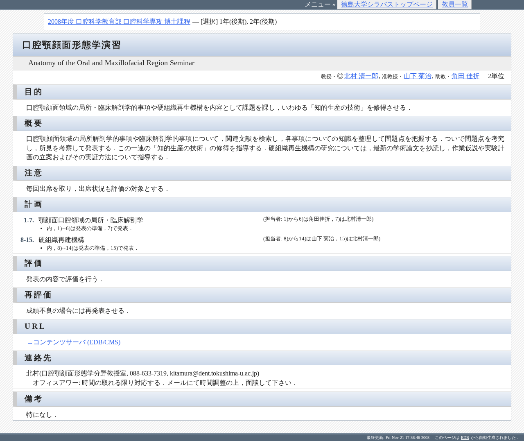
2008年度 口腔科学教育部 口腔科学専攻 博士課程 (119, 21)
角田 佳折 (465, 75)
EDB (465, 437)
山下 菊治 (417, 75)
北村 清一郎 (361, 75)
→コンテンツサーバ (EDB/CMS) (73, 342)
